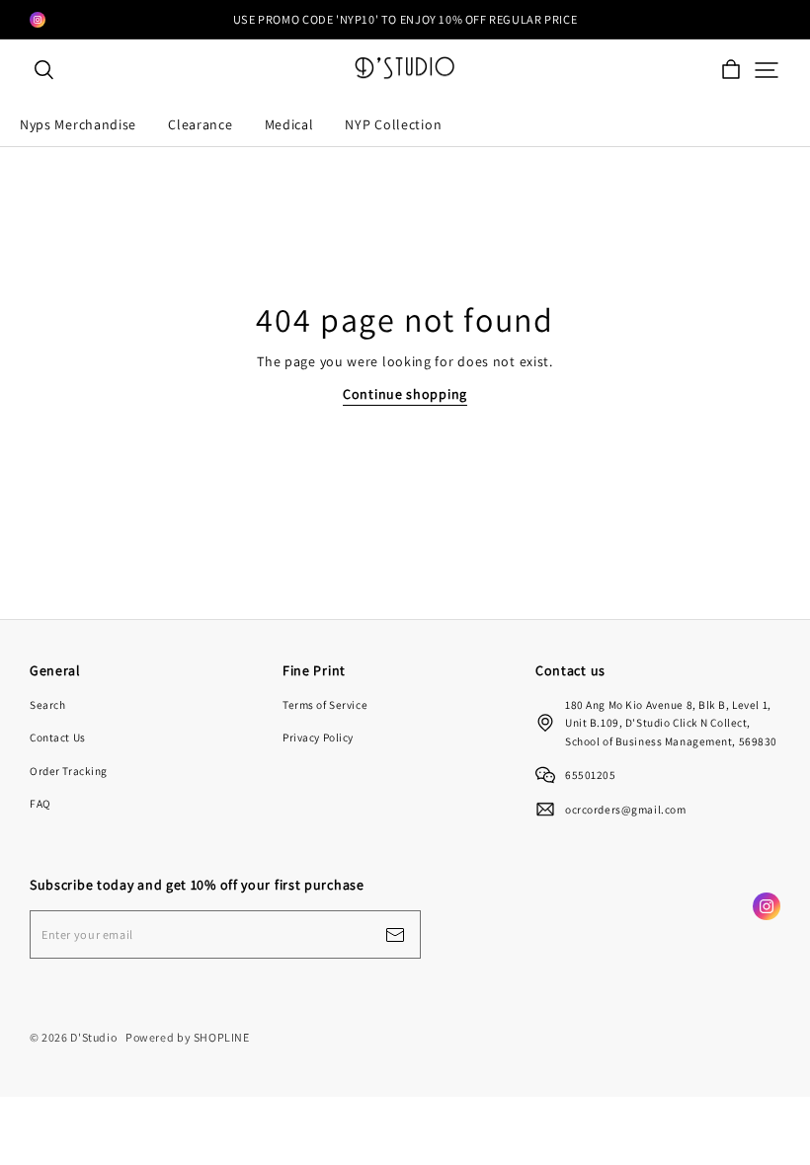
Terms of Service (325, 704)
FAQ (40, 803)
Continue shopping (405, 394)
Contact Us (58, 737)
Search (47, 704)
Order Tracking (69, 770)
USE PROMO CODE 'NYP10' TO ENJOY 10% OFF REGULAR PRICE (405, 19)
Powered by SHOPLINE (187, 1037)
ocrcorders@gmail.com (625, 809)
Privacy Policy (318, 737)
